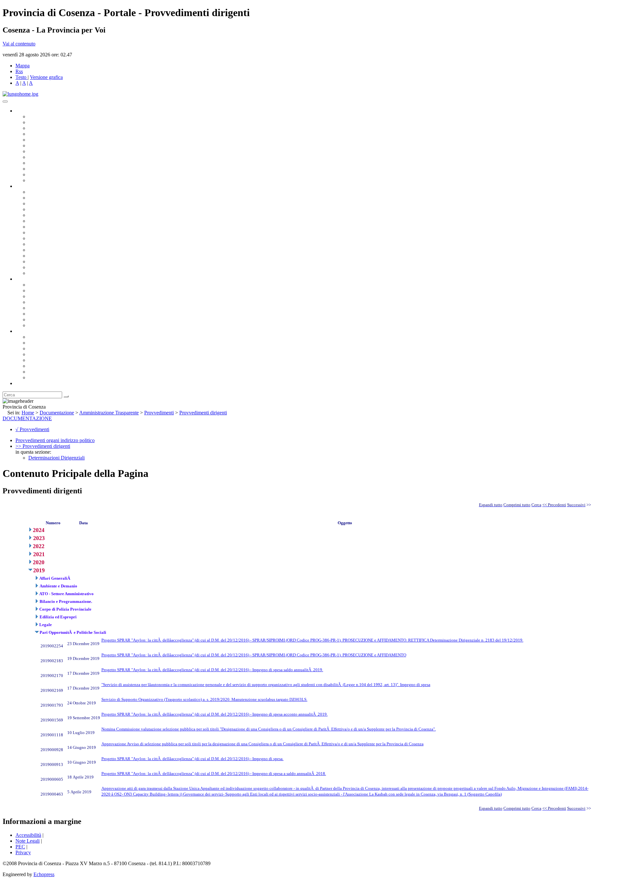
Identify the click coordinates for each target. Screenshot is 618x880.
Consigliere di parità (48, 151)
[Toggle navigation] (5, 101)
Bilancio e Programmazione (56, 203)
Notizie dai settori (46, 174)
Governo (24, 110)
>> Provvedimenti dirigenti (42, 446)
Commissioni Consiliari (52, 139)
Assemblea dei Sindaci (51, 134)
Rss (19, 71)
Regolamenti (41, 325)
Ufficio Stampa (43, 168)
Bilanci (35, 302)
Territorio (37, 360)
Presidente (38, 116)
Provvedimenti (159, 412)
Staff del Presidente (48, 273)
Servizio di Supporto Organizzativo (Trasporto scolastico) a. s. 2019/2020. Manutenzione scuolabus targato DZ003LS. (204, 699)
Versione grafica (46, 77)
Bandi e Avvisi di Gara (51, 290)
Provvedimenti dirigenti (203, 412)
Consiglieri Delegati (48, 128)
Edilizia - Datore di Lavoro (55, 255)
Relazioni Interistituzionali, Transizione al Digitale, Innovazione (92, 221)
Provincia (25, 331)
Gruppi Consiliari (46, 145)
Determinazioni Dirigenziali (56, 457)
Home (28, 412)
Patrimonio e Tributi (48, 226)
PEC (20, 846)
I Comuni (38, 366)
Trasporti (37, 238)
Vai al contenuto (19, 43)
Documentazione (32, 279)
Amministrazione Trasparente (58, 308)
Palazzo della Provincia (52, 342)
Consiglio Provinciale (50, 122)
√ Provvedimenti (32, 429)
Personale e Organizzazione (56, 209)
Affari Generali (43, 197)
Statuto (35, 319)
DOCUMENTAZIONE (27, 418)
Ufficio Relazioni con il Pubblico (61, 163)
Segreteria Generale (48, 267)
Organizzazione (31, 186)
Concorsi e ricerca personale (57, 296)
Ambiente (38, 250)
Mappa (22, 65)
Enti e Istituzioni (44, 377)
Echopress (43, 874)
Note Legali (27, 841)
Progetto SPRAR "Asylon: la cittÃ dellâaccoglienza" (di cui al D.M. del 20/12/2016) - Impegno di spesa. (192, 758)
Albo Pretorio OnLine (50, 284)
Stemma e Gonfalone (49, 337)
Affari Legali (41, 215)
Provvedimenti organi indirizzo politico (55, 440)
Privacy (23, 852)
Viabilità (36, 261)
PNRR (35, 232)
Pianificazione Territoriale (54, 244)
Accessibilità (28, 835)
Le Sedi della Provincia (52, 348)
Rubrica (23, 383)
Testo (20, 77)
